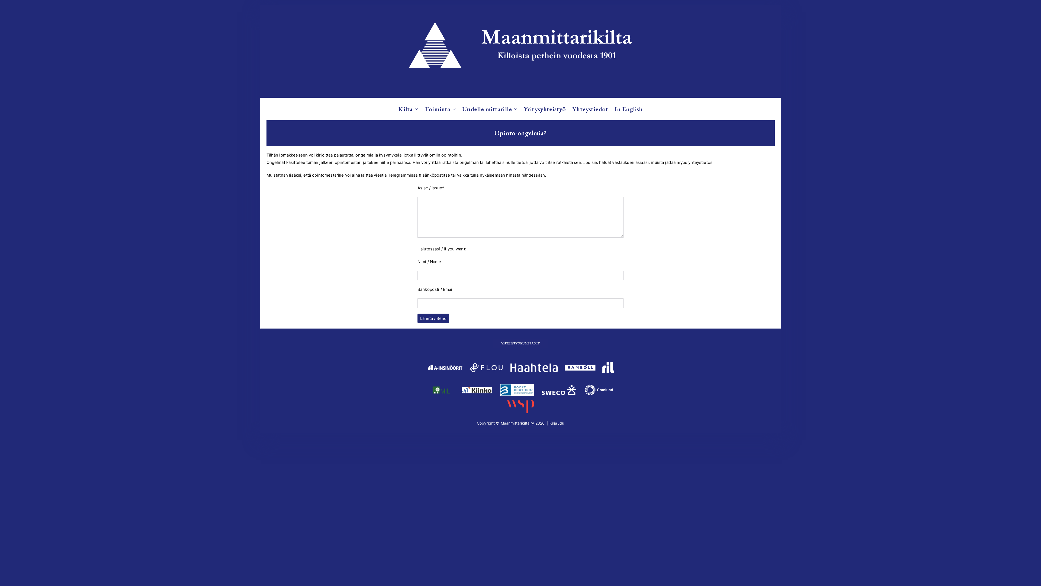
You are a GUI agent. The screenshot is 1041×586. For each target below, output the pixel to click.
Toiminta (437, 109)
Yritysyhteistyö (545, 109)
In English (629, 109)
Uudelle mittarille (487, 109)
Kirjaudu (557, 423)
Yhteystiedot (590, 109)
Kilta (405, 109)
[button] (415, 109)
